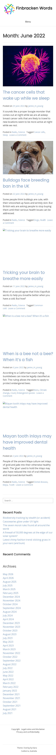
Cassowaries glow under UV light (20, 521)
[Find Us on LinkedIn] (39, 739)
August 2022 (9, 664)
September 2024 (12, 608)
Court (13, 393)
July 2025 (7, 585)
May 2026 (8, 574)
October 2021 (10, 701)
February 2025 (10, 593)
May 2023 (8, 641)
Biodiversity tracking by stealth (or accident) (26, 517)
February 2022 (10, 686)
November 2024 (11, 600)
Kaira (35, 748)
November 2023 (11, 626)
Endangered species (26, 393)
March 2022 (9, 683)
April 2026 (8, 578)
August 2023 (9, 634)
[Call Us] (26, 739)
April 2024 (8, 619)
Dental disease (41, 482)
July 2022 (7, 668)
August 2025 (9, 581)
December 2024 (11, 596)
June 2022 (8, 671)
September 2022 (12, 660)
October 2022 (10, 656)
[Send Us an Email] (22, 739)
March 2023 (9, 649)
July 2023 (7, 638)
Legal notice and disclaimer (33, 729)
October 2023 (10, 630)
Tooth (12, 484)
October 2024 (10, 604)
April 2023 (8, 645)
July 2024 (7, 615)
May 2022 (8, 675)
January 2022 (10, 690)
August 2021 (9, 709)
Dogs (36, 220)
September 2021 (12, 705)
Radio (14, 132)
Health (43, 220)
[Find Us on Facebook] (30, 739)
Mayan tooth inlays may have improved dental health (27, 442)
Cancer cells (39, 132)
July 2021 (7, 713)
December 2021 (11, 694)
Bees (36, 390)
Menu (28, 22)
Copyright (15, 729)
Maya (5, 484)
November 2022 (11, 653)
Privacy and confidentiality (28, 732)
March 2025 (9, 589)
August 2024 (9, 611)
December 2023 (11, 623)
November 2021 (11, 698)
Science (21, 132)
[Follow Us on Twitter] (35, 739)
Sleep (5, 135)
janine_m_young (35, 106)
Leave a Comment (17, 135)
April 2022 (8, 679)
